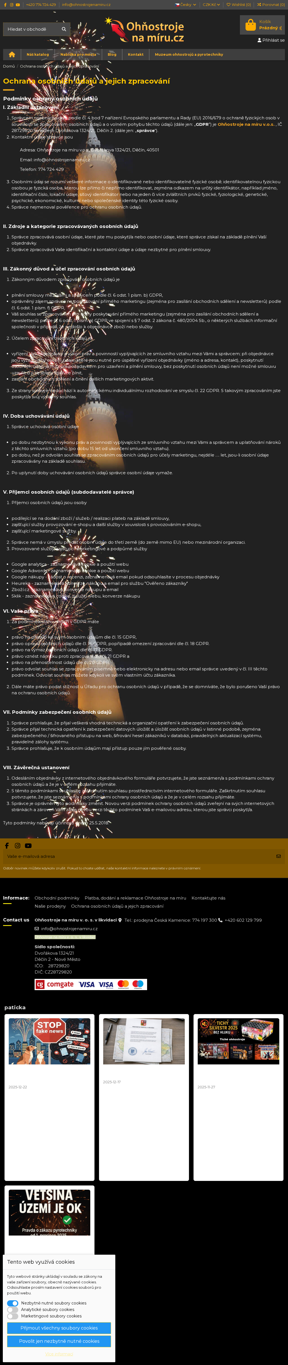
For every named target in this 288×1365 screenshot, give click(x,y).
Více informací (59, 1354)
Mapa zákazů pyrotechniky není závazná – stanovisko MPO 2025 (139, 1072)
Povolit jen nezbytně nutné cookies (59, 1341)
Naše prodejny (50, 906)
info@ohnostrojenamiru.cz (86, 4)
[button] (38, 54)
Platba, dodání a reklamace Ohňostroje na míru (135, 898)
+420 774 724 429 (41, 4)
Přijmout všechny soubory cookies (59, 1328)
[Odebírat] (278, 856)
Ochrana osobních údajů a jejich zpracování (117, 906)
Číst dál (17, 1173)
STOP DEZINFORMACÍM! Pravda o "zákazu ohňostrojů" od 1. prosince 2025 (48, 1246)
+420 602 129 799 (243, 920)
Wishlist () (241, 4)
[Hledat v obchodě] (64, 29)
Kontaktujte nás (208, 898)
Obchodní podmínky (57, 898)
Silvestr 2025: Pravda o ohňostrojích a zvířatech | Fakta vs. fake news (48, 1074)
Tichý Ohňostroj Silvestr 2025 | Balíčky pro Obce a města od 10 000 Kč (233, 1074)
